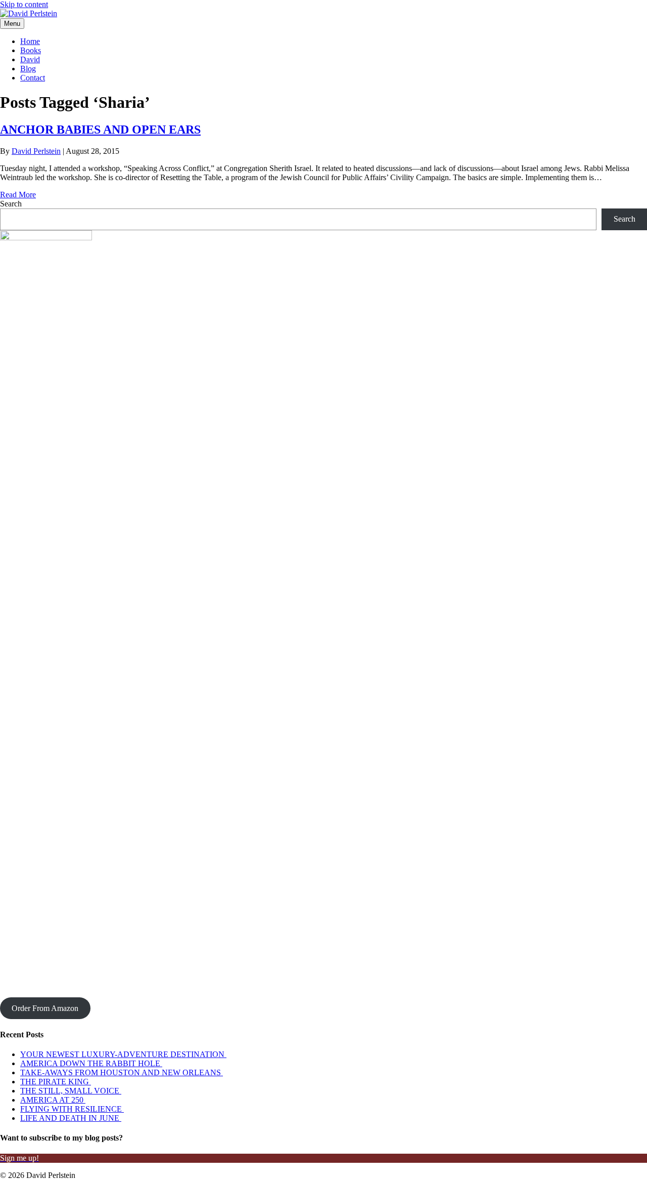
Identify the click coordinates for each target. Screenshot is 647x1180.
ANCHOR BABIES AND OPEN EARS (100, 129)
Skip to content (24, 4)
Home (30, 41)
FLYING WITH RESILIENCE (72, 1109)
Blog (28, 68)
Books (30, 50)
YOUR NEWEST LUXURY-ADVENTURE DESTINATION (123, 1054)
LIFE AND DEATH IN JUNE (70, 1118)
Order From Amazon (45, 1008)
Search (11, 203)
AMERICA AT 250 (52, 1099)
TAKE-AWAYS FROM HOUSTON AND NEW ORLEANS (121, 1072)
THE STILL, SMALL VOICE (70, 1090)
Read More (18, 194)
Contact (32, 77)
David (30, 59)
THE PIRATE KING (55, 1081)
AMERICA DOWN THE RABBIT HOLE (91, 1063)
